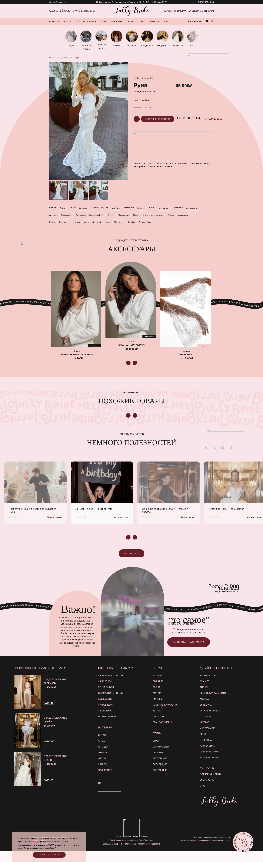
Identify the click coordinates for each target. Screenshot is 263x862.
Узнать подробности (130, 461)
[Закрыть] (186, 397)
